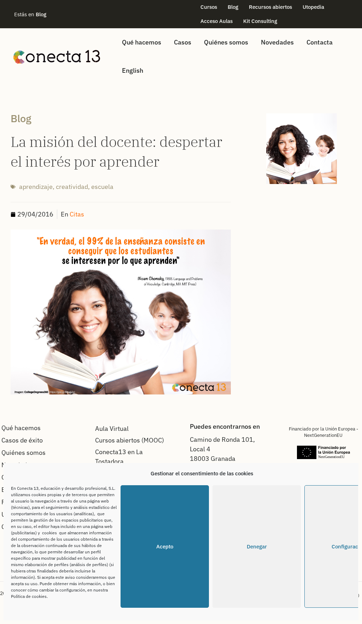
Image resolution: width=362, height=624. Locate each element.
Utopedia (313, 7)
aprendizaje (36, 187)
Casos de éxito (22, 440)
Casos (182, 42)
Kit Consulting (260, 21)
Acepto (164, 546)
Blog (233, 7)
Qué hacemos (141, 42)
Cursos (208, 7)
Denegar (257, 546)
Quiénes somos (226, 42)
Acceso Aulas (216, 21)
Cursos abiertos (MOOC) (129, 440)
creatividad (72, 187)
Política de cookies (29, 596)
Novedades (277, 42)
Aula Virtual (112, 428)
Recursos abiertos (270, 7)
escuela (102, 187)
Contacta (319, 42)
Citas (77, 214)
